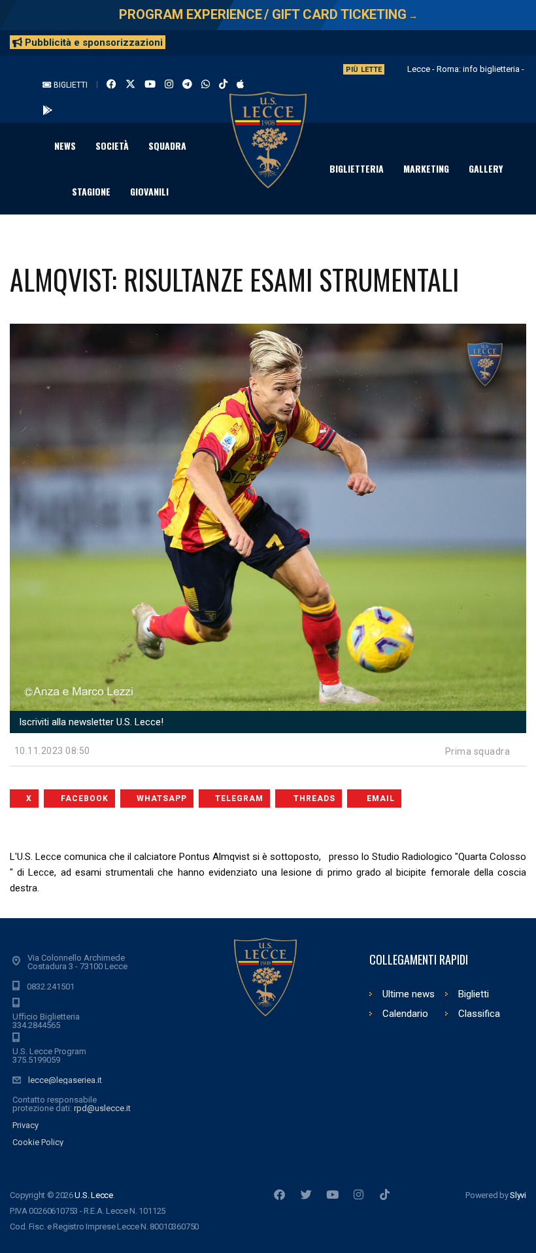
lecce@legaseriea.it (65, 1080)
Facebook (85, 798)
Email (381, 798)
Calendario (405, 1014)
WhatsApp (162, 798)
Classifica (479, 1014)
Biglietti (70, 85)
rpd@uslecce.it (102, 1108)
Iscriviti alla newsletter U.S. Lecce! (89, 722)
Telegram (239, 798)
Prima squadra (478, 751)
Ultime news (408, 994)
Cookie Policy (37, 1142)
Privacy (25, 1125)
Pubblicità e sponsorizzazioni (92, 42)
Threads (314, 798)
